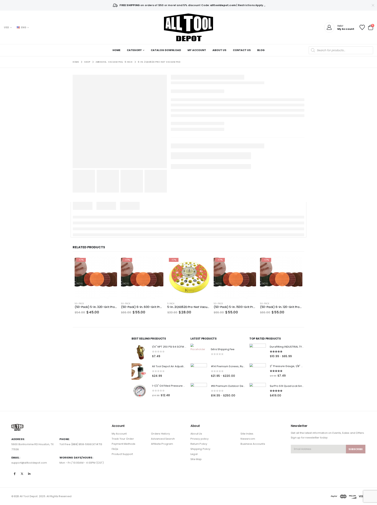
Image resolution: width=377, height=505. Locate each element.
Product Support (122, 454)
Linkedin (29, 474)
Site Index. (247, 434)
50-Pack (79, 303)
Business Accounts (253, 444)
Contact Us (242, 50)
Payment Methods (123, 444)
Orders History (160, 434)
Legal (194, 454)
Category (134, 50)
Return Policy (198, 444)
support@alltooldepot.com (29, 463)
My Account (197, 50)
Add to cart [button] (110, 262)
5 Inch (170, 303)
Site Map (196, 459)
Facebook (15, 474)
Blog (261, 50)
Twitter (22, 474)
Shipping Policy (200, 449)
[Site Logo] (188, 27)
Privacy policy (199, 439)
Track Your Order (123, 439)
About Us (219, 50)
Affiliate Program (162, 444)
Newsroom (248, 439)
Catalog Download (166, 50)
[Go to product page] (140, 352)
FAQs (115, 449)
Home (116, 50)
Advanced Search (163, 439)
